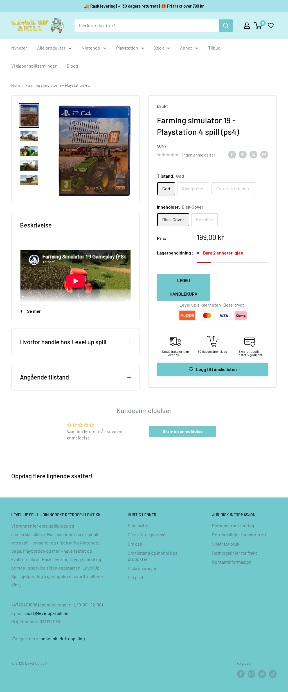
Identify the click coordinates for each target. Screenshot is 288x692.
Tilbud (214, 47)
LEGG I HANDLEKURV (183, 287)
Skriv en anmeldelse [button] (183, 431)
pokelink (48, 638)
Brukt (162, 106)
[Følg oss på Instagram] (251, 674)
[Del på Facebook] (232, 154)
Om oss (135, 543)
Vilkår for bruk (225, 543)
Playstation (127, 47)
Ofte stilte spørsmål (147, 534)
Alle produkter (51, 47)
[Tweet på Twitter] (253, 154)
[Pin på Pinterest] (243, 154)
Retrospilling (72, 638)
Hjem (15, 85)
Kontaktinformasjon (231, 561)
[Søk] (226, 25)
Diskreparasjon (143, 568)
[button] (270, 25)
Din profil (137, 577)
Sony (161, 146)
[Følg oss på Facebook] (241, 674)
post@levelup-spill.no (47, 613)
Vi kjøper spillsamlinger (34, 65)
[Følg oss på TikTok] (273, 674)
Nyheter (19, 47)
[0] (258, 25)
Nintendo (91, 47)
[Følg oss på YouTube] (262, 674)
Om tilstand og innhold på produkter (152, 556)
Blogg (72, 65)
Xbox (159, 47)
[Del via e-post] (264, 154)
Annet (186, 47)
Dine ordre (138, 525)
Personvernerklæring (233, 525)
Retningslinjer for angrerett (239, 534)
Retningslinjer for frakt (234, 552)
